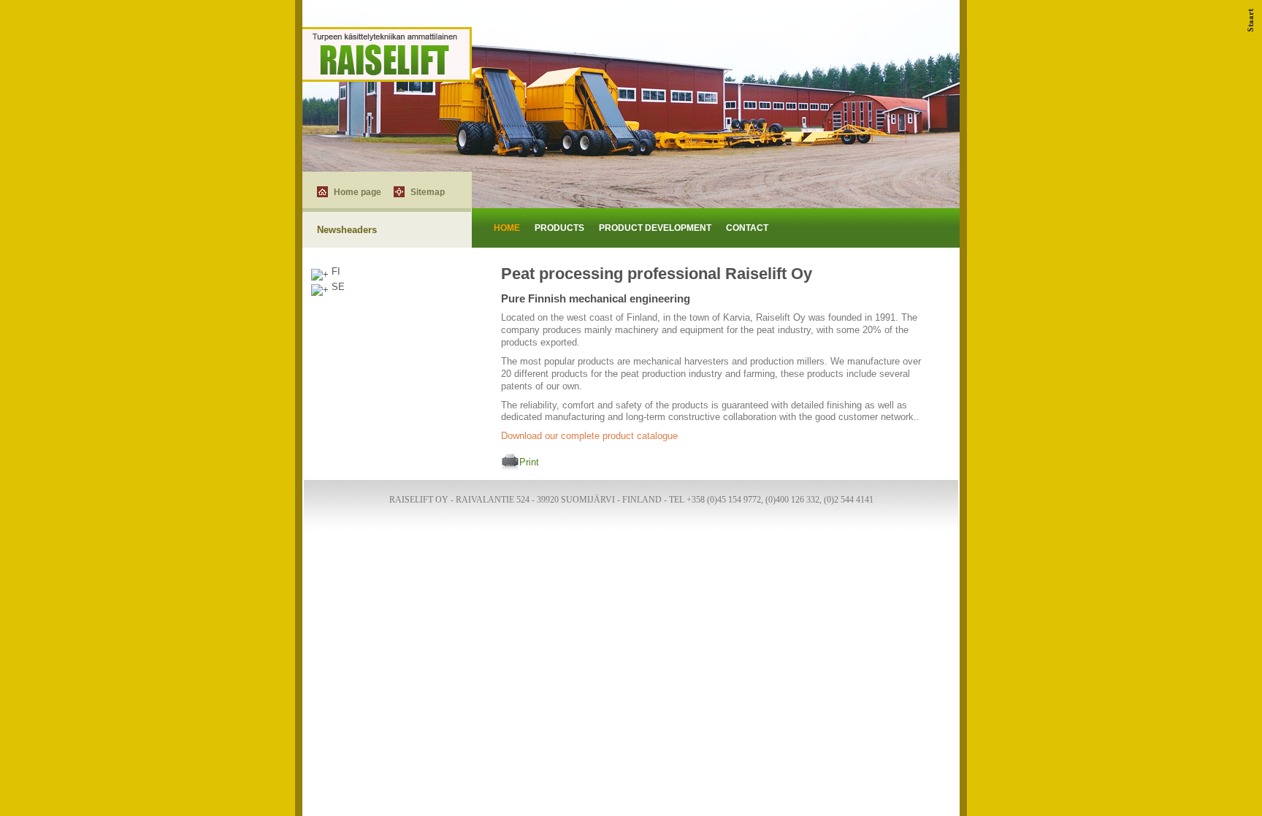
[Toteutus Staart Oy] (1251, 28)
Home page (357, 192)
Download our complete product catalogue (589, 435)
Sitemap (427, 192)
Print (529, 462)
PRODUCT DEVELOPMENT (655, 228)
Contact (747, 228)
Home (507, 228)
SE (337, 286)
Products (559, 228)
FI (334, 271)
